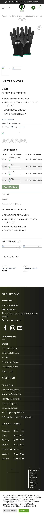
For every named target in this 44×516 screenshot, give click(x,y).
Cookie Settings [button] (10, 510)
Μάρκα (4, 199)
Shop (19, 16)
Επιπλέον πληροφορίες (11, 204)
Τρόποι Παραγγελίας (11, 398)
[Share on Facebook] (8, 141)
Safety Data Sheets (10, 353)
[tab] (22, 194)
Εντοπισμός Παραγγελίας (13, 412)
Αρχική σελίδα (8, 16)
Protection (28, 16)
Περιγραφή (6, 194)
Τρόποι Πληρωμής (10, 403)
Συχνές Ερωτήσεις (10, 408)
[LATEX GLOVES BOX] (32, 255)
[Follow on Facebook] (5, 328)
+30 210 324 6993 (11, 305)
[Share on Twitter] (12, 141)
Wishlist (5, 357)
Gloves (39, 16)
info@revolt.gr (10, 309)
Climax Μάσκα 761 (9, 269)
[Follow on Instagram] (12, 328)
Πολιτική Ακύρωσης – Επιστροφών (17, 417)
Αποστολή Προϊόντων (11, 394)
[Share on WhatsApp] (4, 141)
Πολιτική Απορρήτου (11, 389)
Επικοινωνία (7, 371)
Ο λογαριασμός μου (10, 362)
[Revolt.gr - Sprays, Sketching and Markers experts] (22, 8)
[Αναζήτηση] (9, 7)
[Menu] (3, 8)
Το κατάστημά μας (10, 366)
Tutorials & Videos (9, 348)
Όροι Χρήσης (7, 385)
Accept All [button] (23, 510)
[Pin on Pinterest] (21, 141)
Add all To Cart (10, 187)
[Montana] (10, 134)
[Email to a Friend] (17, 141)
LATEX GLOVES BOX (30, 269)
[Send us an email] (19, 328)
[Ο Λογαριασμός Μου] (33, 8)
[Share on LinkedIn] (25, 141)
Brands (5, 343)
